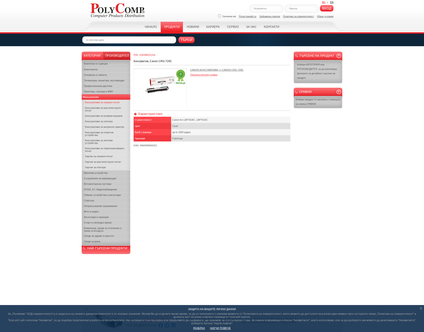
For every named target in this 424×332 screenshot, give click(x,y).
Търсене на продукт (316, 55)
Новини (193, 27)
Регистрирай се (247, 16)
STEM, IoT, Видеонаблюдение (100, 189)
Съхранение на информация (100, 178)
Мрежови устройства (96, 173)
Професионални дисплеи (98, 86)
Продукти (172, 27)
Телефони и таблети (95, 75)
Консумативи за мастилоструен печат (103, 109)
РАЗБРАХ (199, 328)
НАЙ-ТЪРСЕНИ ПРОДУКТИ (107, 248)
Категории (92, 55)
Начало (151, 27)
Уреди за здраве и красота (99, 236)
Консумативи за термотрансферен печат (104, 149)
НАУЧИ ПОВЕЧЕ (220, 328)
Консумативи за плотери (99, 121)
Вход (326, 8)
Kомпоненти (91, 69)
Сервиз (233, 27)
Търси (186, 40)
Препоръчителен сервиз (204, 74)
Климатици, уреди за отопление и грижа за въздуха (102, 229)
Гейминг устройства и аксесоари (102, 195)
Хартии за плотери (95, 167)
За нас (251, 27)
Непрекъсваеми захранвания (100, 206)
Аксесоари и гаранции (96, 217)
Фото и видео (91, 211)
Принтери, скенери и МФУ (98, 91)
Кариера (213, 27)
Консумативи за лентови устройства (99, 141)
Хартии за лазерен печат (99, 156)
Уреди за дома (92, 241)
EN (331, 2)
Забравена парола (269, 16)
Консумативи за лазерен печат (102, 102)
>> (217, 70)
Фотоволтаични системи (97, 184)
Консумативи (91, 97)
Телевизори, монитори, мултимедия (104, 80)
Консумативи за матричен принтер (104, 127)
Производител (117, 55)
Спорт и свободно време (98, 222)
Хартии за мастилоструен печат (103, 161)
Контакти (271, 27)
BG (324, 2)
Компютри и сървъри (96, 63)
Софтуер (89, 200)
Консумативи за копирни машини (103, 115)
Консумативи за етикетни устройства (99, 133)
